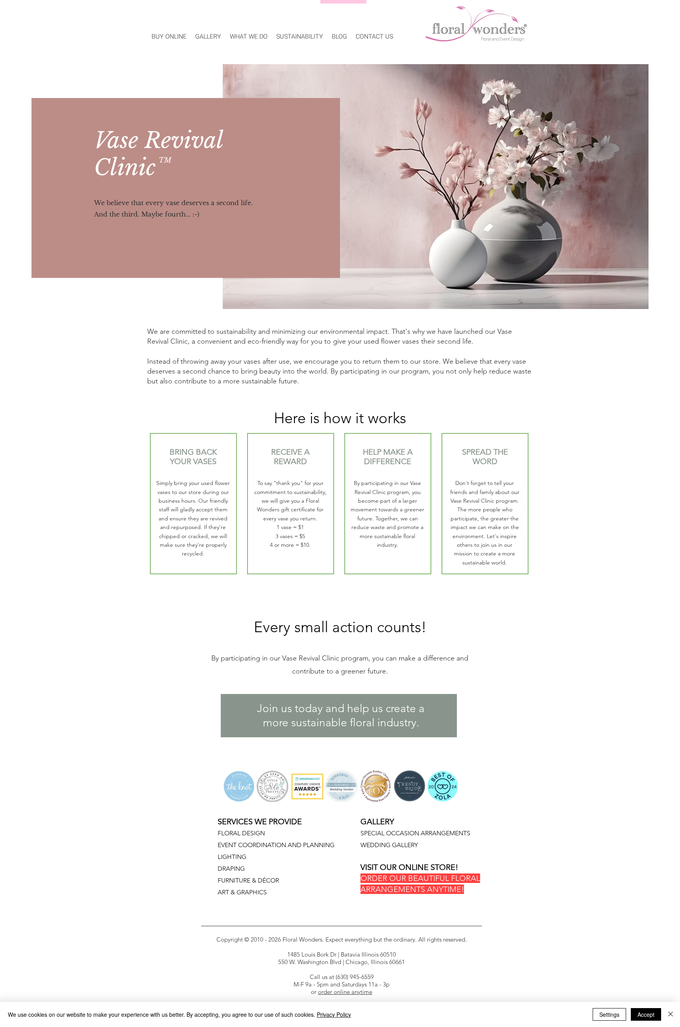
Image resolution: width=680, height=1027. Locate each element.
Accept (646, 1014)
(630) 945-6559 (354, 977)
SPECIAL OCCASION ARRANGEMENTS (415, 833)
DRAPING (231, 868)
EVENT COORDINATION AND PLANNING (276, 845)
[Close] (670, 1014)
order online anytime (345, 992)
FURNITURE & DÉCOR (248, 880)
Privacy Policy (334, 1014)
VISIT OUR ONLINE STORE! (409, 867)
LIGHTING (232, 856)
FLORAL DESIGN (241, 833)
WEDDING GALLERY (389, 845)
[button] (208, 33)
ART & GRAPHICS (242, 892)
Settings (609, 1014)
